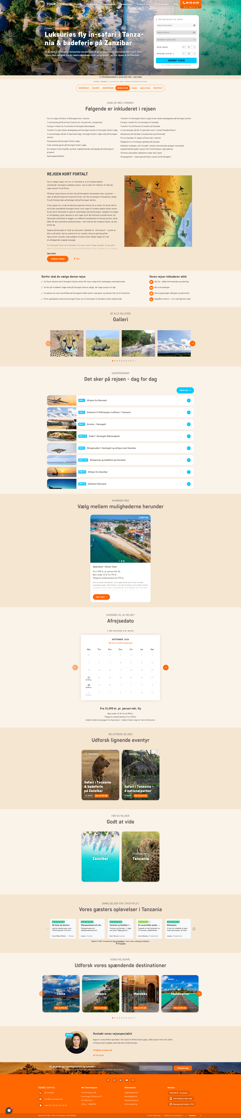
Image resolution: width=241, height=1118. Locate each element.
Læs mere (51, 253)
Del (78, 258)
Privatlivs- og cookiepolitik (173, 1115)
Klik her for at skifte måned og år (120, 643)
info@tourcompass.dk (102, 1050)
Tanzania (104, 81)
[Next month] (166, 667)
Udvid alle (184, 390)
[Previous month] (75, 667)
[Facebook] (108, 1080)
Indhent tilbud (176, 60)
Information (130, 1087)
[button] (88, 679)
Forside (78, 4)
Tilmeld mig (182, 1068)
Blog (175, 4)
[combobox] (176, 25)
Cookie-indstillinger (154, 1115)
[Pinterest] (133, 1080)
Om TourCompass (89, 1087)
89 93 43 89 (192, 2)
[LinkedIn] (120, 1080)
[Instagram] (114, 1080)
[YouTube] (127, 1080)
